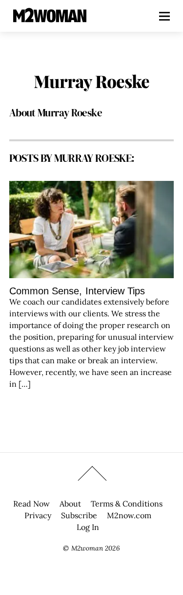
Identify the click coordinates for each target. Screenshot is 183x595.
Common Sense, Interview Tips (77, 291)
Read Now (31, 503)
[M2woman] (49, 17)
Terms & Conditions (127, 503)
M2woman (87, 548)
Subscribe (79, 515)
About (70, 503)
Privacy (37, 515)
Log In (88, 527)
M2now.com (129, 515)
